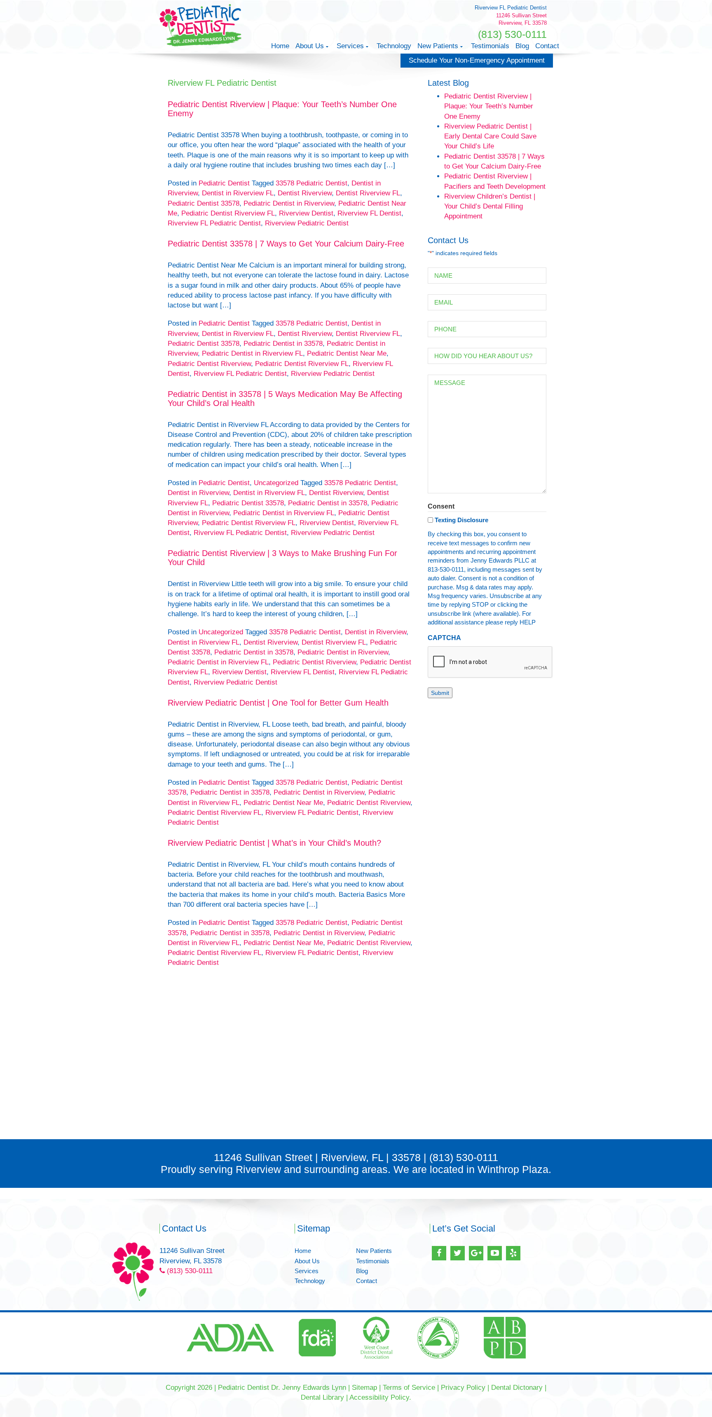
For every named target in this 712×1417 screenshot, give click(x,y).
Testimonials (490, 46)
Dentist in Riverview (198, 493)
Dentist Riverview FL (368, 193)
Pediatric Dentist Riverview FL (228, 213)
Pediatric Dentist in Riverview (289, 203)
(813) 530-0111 (512, 34)
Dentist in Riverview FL (238, 193)
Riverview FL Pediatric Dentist (214, 223)
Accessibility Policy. (380, 1397)
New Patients (437, 46)
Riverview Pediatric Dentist (307, 223)
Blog (522, 46)
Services (350, 46)
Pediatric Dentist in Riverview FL (252, 353)
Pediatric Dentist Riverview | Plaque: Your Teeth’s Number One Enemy (488, 106)
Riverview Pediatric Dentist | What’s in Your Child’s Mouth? (274, 842)
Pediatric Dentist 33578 (203, 203)
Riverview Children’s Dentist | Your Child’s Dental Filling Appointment (489, 206)
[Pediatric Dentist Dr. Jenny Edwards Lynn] (200, 25)
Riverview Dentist (306, 213)
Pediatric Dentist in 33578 (283, 343)
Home (280, 46)
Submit (440, 693)
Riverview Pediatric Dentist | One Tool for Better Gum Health (278, 702)
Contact (547, 46)
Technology (394, 46)
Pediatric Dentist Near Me (346, 353)
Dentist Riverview (305, 193)
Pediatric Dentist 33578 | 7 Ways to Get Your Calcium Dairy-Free (286, 243)
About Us (309, 46)
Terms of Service (409, 1387)
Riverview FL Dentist (369, 213)
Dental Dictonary (517, 1387)
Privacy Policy (463, 1387)
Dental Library (322, 1397)
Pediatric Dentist (224, 183)
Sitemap (364, 1387)
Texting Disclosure (461, 519)
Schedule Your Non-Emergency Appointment (477, 60)
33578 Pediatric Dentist (311, 183)
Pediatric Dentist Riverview (209, 364)
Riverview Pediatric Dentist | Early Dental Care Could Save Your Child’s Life (490, 136)
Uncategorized (276, 483)
